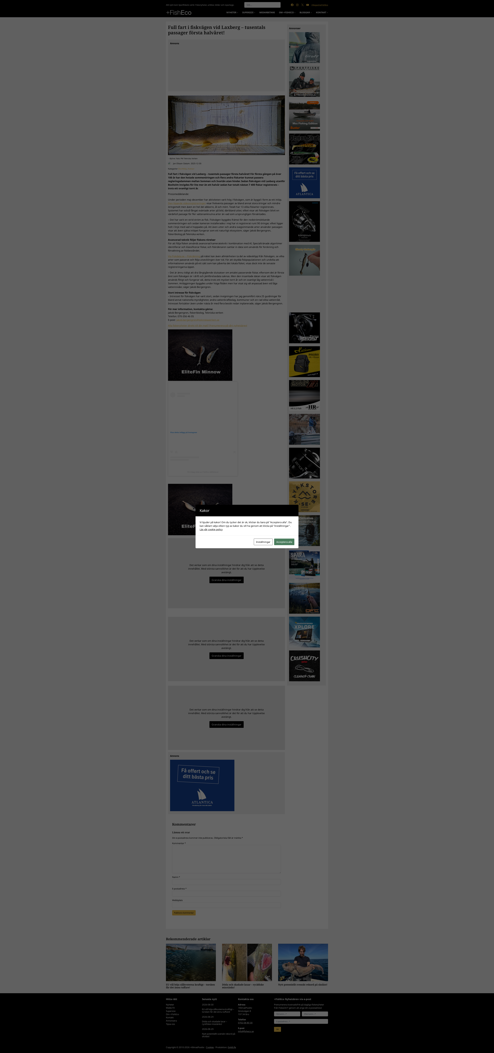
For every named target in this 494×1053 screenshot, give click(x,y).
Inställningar (263, 541)
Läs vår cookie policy (211, 529)
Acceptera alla (284, 541)
